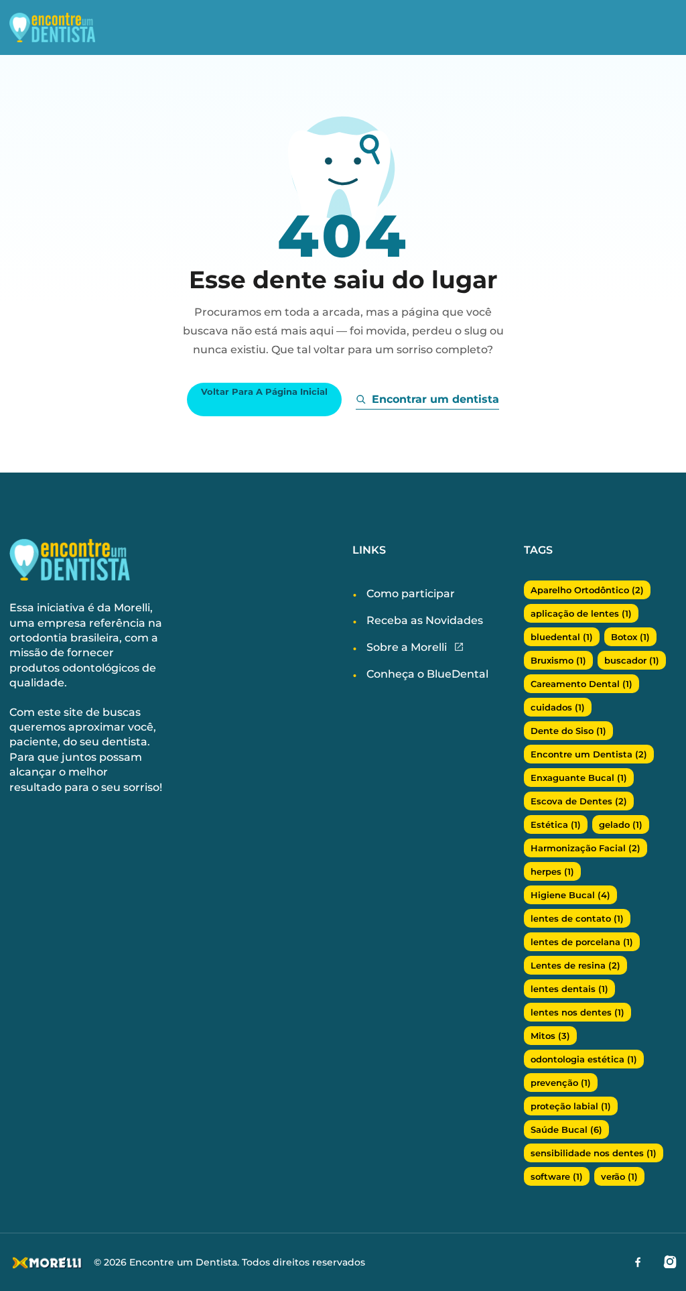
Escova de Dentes (579, 801)
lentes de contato (577, 918)
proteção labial (571, 1106)
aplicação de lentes (581, 613)
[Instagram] (670, 1261)
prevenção (561, 1082)
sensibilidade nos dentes (594, 1153)
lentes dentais (569, 988)
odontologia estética (584, 1059)
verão (619, 1176)
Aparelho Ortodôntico (587, 590)
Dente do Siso (568, 730)
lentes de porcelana (582, 941)
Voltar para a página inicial (264, 392)
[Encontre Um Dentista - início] (63, 27)
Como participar (410, 593)
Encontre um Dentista (589, 754)
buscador (631, 660)
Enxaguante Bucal (579, 777)
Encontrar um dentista (435, 399)
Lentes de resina (575, 965)
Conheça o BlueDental (427, 674)
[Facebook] (637, 1261)
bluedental (562, 636)
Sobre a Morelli (406, 647)
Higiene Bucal (570, 894)
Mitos (550, 1035)
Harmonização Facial (585, 848)
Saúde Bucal (566, 1129)
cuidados (558, 707)
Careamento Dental (581, 683)
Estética (556, 824)
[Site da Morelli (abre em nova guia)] (459, 647)
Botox (630, 636)
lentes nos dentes (577, 1012)
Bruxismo (558, 660)
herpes (552, 871)
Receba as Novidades (424, 620)
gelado (620, 824)
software (557, 1176)
